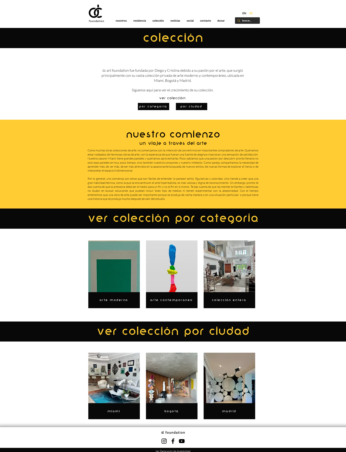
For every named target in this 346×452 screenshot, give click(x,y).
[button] (247, 170)
